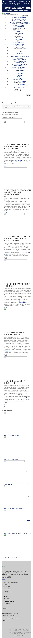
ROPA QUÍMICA (20, 62)
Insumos (6, 605)
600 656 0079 (23, 3)
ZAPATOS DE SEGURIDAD (19, 82)
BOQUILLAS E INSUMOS (19, 25)
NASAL (19, 31)
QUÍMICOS (20, 76)
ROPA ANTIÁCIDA (18, 65)
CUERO (20, 69)
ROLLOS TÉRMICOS (19, 26)
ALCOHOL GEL (18, 86)
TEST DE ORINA (19, 39)
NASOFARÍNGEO (19, 33)
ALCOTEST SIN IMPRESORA (19, 17)
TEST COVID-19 (17, 30)
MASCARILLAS (19, 45)
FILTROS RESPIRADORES (20, 48)
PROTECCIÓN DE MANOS (18, 67)
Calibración (7, 603)
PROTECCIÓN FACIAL (18, 44)
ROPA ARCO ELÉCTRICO (20, 61)
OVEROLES (20, 58)
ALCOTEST (24, 16)
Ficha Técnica (18, 160)
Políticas (4, 620)
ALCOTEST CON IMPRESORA (19, 19)
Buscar (28, 95)
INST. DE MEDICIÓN (19, 87)
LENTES (20, 51)
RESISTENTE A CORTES (20, 72)
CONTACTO (17, 91)
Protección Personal (9, 601)
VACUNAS (18, 89)
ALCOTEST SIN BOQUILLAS (19, 20)
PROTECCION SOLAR (18, 42)
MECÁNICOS (20, 78)
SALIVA (19, 34)
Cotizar (6, 212)
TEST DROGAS (17, 36)
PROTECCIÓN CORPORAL (18, 55)
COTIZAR (6, 165)
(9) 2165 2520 (6, 586)
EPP (17, 41)
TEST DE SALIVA (19, 37)
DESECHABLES (20, 70)
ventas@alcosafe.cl (8, 3)
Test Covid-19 (7, 598)
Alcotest (6, 596)
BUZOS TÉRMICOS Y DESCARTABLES (20, 56)
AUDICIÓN (20, 53)
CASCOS (20, 50)
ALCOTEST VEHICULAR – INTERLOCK (19, 22)
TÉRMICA (20, 75)
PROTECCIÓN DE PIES (18, 79)
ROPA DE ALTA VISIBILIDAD (20, 59)
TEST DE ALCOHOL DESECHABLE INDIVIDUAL (18, 23)
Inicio (4, 106)
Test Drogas (7, 600)
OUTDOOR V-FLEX (20, 84)
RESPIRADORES (20, 47)
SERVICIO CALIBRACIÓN (19, 28)
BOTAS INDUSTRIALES (20, 81)
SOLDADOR (20, 73)
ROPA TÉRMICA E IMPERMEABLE (20, 64)
